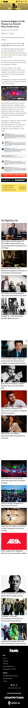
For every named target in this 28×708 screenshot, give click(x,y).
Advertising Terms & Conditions (9, 669)
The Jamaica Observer (7, 55)
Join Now (22, 188)
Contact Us (5, 681)
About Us (5, 658)
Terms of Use (5, 663)
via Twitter (14, 64)
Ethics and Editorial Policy (8, 666)
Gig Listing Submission (7, 678)
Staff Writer (16, 30)
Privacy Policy (6, 661)
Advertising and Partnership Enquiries (10, 675)
